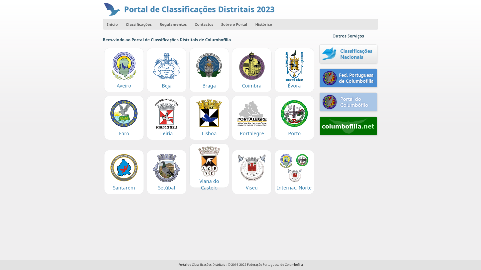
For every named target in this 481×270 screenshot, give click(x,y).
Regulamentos (173, 24)
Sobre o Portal (234, 24)
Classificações (139, 24)
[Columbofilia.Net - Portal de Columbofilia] (348, 126)
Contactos (204, 24)
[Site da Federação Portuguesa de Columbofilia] (348, 78)
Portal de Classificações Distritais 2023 (199, 9)
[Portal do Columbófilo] (348, 102)
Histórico (263, 24)
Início (112, 24)
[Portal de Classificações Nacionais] (348, 54)
